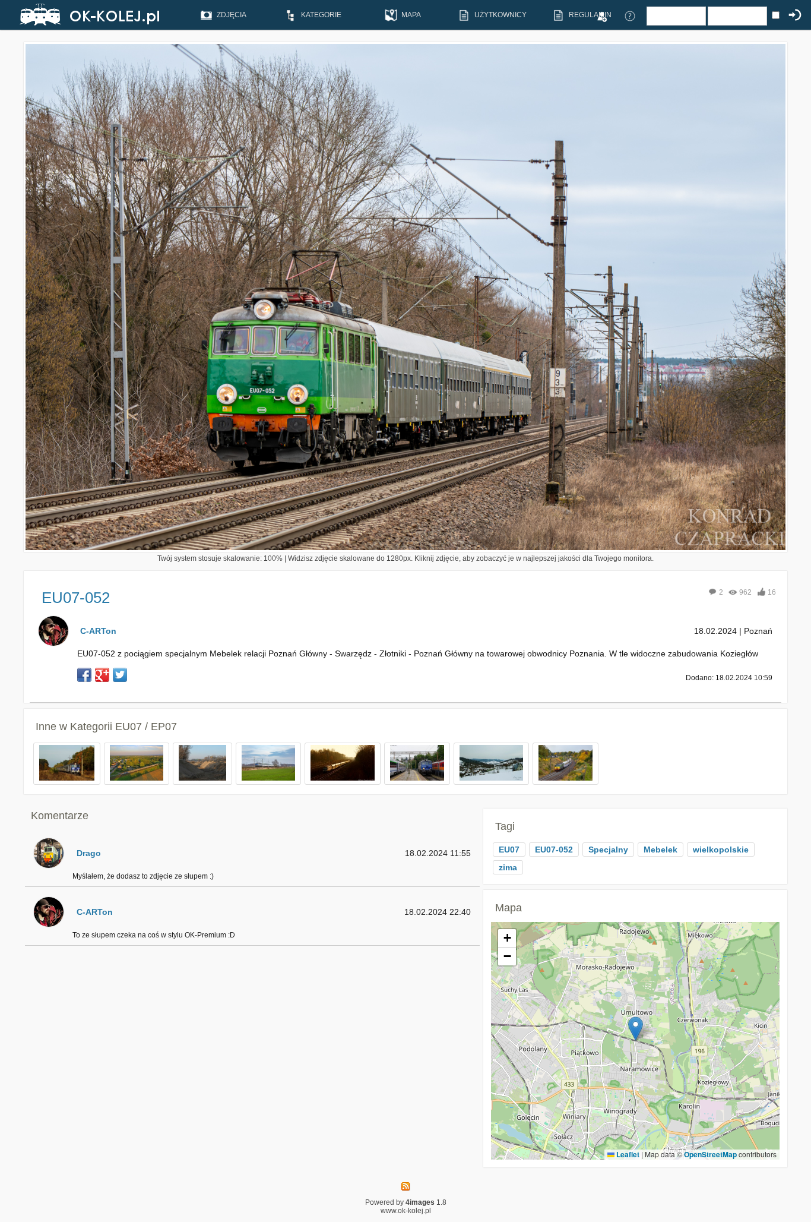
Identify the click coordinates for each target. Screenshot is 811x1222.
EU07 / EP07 (146, 726)
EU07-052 (554, 849)
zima (508, 867)
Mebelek (660, 849)
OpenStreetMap (710, 1154)
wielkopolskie (721, 849)
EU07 (509, 849)
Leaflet (626, 1154)
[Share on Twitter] (120, 675)
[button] (635, 1028)
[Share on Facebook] (84, 675)
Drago (89, 853)
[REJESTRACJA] (601, 15)
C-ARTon (98, 631)
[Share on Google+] (102, 675)
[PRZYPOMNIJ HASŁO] (630, 15)
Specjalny (608, 849)
